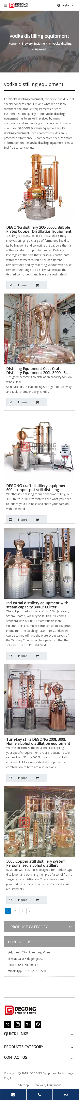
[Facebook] (38, 1024)
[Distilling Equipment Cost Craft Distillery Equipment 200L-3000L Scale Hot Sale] (39, 328)
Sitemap (23, 1085)
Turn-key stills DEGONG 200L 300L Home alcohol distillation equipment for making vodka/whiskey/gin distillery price (38, 741)
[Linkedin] (17, 1024)
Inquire (22, 285)
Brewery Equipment (48, 1085)
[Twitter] (7, 1024)
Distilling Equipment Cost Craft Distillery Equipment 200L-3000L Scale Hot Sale (39, 370)
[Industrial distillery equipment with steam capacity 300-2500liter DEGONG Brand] (39, 562)
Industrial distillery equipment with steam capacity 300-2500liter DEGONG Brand (37, 605)
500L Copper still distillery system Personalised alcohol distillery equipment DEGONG (36, 863)
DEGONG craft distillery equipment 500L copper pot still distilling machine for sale (37, 488)
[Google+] (28, 1024)
